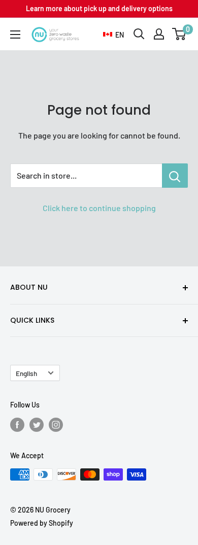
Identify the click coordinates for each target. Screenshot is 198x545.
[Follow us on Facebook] (17, 425)
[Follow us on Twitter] (36, 425)
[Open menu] (15, 34)
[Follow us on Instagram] (56, 425)
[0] (179, 34)
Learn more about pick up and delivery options (99, 8)
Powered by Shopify (41, 523)
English (26, 373)
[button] (113, 35)
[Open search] (139, 34)
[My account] (159, 34)
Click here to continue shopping (99, 208)
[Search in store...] (175, 175)
